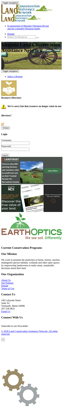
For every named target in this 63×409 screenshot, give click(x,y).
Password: (6, 146)
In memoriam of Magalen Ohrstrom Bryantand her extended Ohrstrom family (28, 27)
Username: (6, 140)
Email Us (5, 311)
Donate (10, 34)
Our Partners (7, 283)
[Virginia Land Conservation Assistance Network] (28, 13)
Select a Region (14, 76)
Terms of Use (7, 288)
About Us (6, 280)
